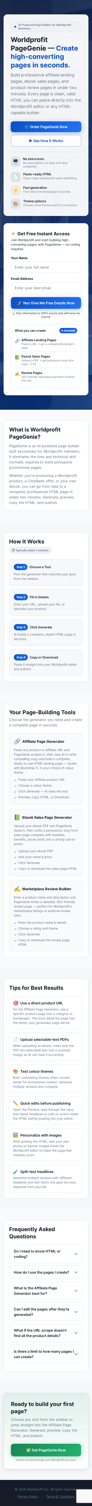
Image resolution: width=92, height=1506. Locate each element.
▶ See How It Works (46, 140)
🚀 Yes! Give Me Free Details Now (46, 303)
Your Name (19, 258)
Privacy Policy (28, 1496)
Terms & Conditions (60, 1496)
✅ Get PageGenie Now (46, 1450)
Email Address (22, 278)
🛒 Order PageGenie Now (46, 127)
